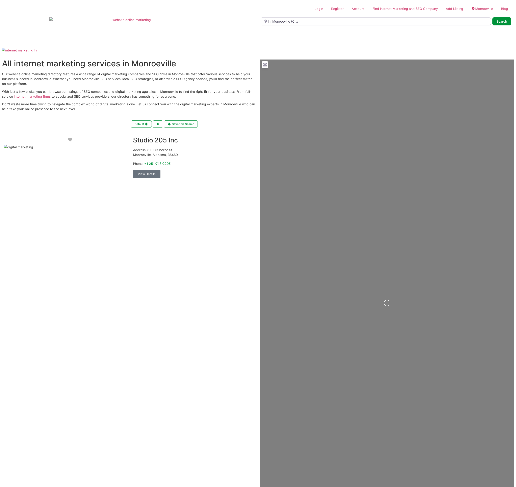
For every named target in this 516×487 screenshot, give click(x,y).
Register (337, 9)
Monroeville (484, 9)
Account (358, 9)
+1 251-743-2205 (157, 164)
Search (503, 21)
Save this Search (182, 124)
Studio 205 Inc (155, 140)
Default (139, 124)
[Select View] (158, 124)
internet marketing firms (32, 96)
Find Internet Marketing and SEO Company (405, 9)
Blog (504, 9)
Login (319, 9)
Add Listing (454, 9)
